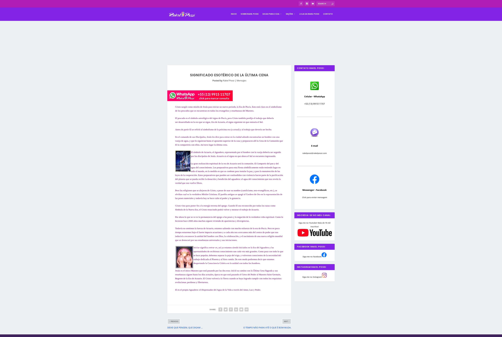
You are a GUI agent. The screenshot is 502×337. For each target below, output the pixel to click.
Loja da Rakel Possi (309, 14)
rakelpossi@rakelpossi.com (314, 153)
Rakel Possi (228, 80)
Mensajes (241, 80)
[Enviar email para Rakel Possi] (314, 139)
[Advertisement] (251, 40)
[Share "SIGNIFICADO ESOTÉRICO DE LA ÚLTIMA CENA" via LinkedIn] (236, 309)
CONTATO (328, 14)
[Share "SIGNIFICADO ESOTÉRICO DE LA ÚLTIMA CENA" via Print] (246, 309)
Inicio (234, 14)
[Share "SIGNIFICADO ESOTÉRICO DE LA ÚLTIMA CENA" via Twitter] (225, 309)
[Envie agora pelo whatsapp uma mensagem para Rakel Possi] (314, 90)
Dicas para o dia (271, 14)
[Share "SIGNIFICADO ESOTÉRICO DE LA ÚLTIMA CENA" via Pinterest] (230, 309)
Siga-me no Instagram (312, 277)
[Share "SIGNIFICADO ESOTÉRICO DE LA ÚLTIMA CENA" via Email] (241, 309)
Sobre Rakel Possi (250, 14)
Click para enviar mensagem (314, 197)
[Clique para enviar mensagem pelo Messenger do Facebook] (314, 183)
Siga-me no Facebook (312, 256)
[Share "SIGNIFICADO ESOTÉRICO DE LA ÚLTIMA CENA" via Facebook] (220, 309)
